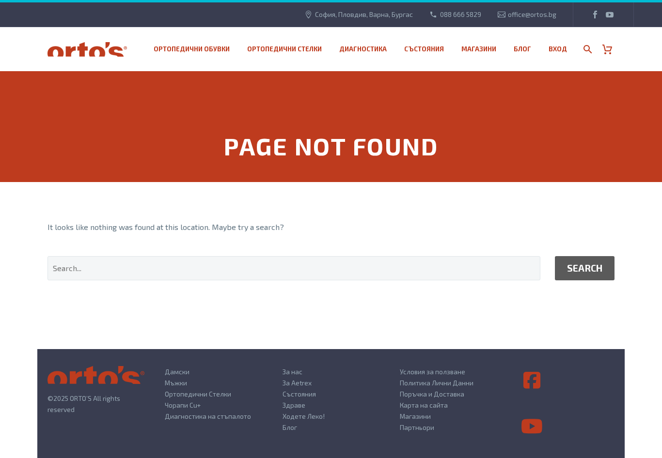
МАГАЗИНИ (478, 49)
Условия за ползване (432, 371)
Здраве (294, 405)
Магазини (415, 416)
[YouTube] (609, 14)
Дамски (177, 371)
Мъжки (176, 383)
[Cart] (611, 49)
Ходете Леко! (304, 416)
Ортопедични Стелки (198, 394)
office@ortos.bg (532, 14)
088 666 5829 (460, 14)
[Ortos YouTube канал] (532, 426)
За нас (292, 371)
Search (584, 268)
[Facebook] (595, 14)
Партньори (417, 427)
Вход (558, 49)
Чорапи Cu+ (183, 405)
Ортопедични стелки (284, 49)
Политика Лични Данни (436, 383)
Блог (522, 49)
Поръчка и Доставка (432, 394)
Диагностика (363, 49)
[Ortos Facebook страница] (532, 380)
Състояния (424, 49)
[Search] (586, 49)
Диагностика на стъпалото (208, 416)
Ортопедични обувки (192, 49)
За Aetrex (297, 383)
